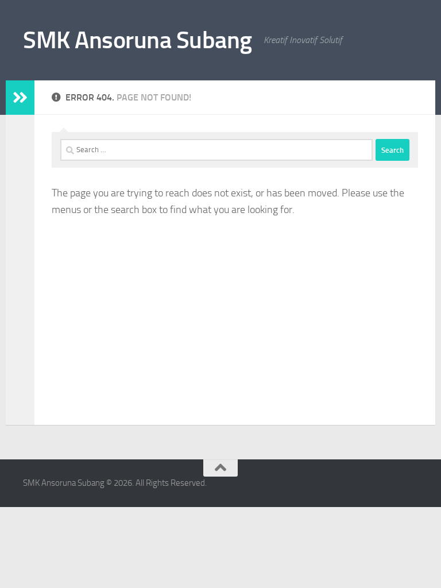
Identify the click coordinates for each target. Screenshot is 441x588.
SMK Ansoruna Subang (137, 40)
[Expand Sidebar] (20, 97)
